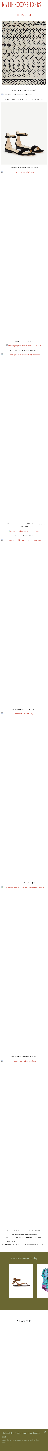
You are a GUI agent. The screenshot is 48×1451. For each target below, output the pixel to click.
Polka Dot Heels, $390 (24, 535)
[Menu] (44, 4)
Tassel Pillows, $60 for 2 (15, 99)
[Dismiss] (45, 1431)
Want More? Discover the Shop (24, 1258)
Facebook (31, 1244)
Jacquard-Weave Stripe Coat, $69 (24, 350)
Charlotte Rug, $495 (20, 90)
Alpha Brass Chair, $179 (24, 341)
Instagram (6, 1244)
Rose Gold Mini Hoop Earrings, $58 (16, 524)
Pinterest (38, 1237)
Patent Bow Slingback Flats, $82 (20, 1230)
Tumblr (22, 1244)
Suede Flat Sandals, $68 (20, 167)
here (17, 1235)
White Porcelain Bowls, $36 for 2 (24, 1056)
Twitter (14, 1244)
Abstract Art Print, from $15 (24, 883)
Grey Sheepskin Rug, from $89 (24, 709)
